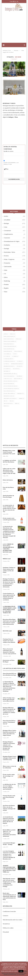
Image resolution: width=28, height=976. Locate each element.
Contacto (5, 915)
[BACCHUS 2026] (21, 631)
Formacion (14, 263)
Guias (14, 270)
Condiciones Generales (9, 911)
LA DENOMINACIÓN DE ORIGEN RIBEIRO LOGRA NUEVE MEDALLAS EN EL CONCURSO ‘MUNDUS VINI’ (9, 609)
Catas (14, 227)
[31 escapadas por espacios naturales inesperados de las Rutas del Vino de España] (21, 817)
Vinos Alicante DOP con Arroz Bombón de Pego (9, 674)
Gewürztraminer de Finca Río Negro (8, 496)
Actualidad (14, 220)
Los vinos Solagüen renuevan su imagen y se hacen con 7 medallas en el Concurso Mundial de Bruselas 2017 (9, 855)
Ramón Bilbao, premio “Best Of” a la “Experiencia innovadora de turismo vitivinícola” (9, 833)
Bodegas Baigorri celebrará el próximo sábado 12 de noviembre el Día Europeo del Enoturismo (9, 745)
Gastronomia (14, 266)
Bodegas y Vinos (7, 50)
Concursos (14, 238)
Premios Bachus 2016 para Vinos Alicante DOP (9, 797)
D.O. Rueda (19, 361)
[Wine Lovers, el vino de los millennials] (21, 766)
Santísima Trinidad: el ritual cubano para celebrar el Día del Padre (9, 570)
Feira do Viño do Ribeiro (9, 376)
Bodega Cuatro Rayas (9, 338)
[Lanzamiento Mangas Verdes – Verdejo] (21, 843)
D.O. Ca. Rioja (7, 356)
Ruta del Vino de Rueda (9, 383)
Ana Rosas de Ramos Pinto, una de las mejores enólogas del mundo (9, 808)
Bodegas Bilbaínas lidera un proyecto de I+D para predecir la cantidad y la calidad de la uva (9, 711)
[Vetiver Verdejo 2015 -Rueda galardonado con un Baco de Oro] (21, 698)
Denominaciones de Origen (14, 241)
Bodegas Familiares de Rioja (10, 346)
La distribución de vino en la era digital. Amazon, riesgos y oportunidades (9, 787)
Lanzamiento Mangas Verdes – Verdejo (9, 843)
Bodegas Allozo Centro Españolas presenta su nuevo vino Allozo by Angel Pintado (9, 733)
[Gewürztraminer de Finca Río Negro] (21, 496)
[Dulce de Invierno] (21, 480)
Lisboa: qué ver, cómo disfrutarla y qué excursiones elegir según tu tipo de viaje (9, 471)
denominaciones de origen (17, 363)
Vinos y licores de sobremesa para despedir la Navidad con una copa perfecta (9, 651)
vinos (12, 400)
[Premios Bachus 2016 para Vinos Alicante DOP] (21, 796)
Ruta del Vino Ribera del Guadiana (11, 388)
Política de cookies (8, 928)
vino (5, 400)
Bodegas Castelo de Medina (10, 341)
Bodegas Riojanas (8, 351)
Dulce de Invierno (8, 480)
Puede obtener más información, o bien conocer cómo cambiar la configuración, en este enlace (14, 972)
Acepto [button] (20, 971)
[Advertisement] (14, 28)
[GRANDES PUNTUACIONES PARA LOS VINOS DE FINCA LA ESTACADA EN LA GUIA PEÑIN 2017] (21, 866)
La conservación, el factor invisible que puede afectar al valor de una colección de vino (9, 508)
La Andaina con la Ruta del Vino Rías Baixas (9, 461)
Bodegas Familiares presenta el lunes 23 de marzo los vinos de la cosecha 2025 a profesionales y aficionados (9, 583)
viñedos (6, 405)
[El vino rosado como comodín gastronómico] (21, 518)
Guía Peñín (19, 376)
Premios (14, 284)
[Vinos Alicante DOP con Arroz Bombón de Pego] (21, 674)
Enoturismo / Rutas (14, 252)
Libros (14, 277)
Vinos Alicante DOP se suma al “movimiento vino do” (9, 722)
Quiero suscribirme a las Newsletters (11, 163)
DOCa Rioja (19, 366)
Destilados (14, 66)
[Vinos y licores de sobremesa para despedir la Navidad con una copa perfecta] (21, 649)
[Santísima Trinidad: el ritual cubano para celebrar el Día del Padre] (21, 568)
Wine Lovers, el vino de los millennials (9, 767)
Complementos (14, 234)
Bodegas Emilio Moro (9, 343)
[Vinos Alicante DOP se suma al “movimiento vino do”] (21, 721)
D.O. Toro (6, 363)
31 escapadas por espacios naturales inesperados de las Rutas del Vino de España (8, 820)
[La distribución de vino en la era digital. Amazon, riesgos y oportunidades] (21, 785)
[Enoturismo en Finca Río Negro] (21, 661)
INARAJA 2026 (7, 558)
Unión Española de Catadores (10, 398)
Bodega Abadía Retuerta (9, 336)
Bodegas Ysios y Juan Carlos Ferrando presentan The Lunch (9, 452)
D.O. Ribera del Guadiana (9, 361)
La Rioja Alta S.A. (8, 378)
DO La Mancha (7, 368)
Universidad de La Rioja (9, 396)
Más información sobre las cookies (12, 920)
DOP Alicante (16, 368)
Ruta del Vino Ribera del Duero (10, 386)
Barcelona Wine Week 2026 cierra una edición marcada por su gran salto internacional (9, 622)
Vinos (14, 292)
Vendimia (21, 398)
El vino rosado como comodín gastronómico (9, 519)
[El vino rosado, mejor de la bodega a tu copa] (21, 775)
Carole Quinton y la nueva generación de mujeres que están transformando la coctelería (9, 597)
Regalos (14, 288)
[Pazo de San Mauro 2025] (21, 488)
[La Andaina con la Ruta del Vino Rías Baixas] (21, 461)
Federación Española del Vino (10, 373)
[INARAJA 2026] (21, 559)
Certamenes (14, 230)
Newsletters (6, 924)
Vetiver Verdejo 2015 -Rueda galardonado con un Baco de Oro (9, 699)
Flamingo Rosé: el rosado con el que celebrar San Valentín (9, 640)
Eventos (14, 256)
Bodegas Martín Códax (9, 348)
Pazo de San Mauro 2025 (8, 488)
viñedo (17, 403)
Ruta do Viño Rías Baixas (9, 391)
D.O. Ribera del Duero (8, 358)
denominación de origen (9, 366)
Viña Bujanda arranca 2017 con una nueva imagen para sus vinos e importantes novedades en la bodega (9, 882)
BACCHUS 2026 (7, 631)
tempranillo (20, 393)
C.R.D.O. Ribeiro (7, 353)
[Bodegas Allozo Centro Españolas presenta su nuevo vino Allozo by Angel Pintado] (21, 731)
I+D (14, 274)
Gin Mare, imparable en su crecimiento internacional (14, 70)
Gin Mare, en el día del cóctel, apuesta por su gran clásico (14, 88)
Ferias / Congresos (14, 259)
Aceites (14, 216)
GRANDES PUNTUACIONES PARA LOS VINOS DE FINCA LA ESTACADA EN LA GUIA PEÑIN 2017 (9, 869)
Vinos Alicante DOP (8, 403)
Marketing (14, 281)
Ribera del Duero (18, 378)
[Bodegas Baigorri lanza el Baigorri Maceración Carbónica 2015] (21, 757)
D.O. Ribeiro (15, 356)
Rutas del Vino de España (9, 393)
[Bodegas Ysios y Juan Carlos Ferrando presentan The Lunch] (21, 451)
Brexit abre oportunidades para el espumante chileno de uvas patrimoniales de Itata (9, 896)
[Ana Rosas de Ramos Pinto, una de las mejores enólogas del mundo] (21, 806)
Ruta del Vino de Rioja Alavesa (10, 381)
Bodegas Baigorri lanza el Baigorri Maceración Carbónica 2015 (9, 758)
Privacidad (6, 932)
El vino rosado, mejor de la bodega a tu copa (9, 776)
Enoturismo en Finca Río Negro (8, 661)
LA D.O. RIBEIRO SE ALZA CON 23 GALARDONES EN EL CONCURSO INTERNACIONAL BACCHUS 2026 (8, 548)
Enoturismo (7, 371)
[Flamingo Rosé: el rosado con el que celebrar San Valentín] (21, 639)
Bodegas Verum (18, 351)
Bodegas (14, 223)
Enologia (14, 248)
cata (15, 353)
